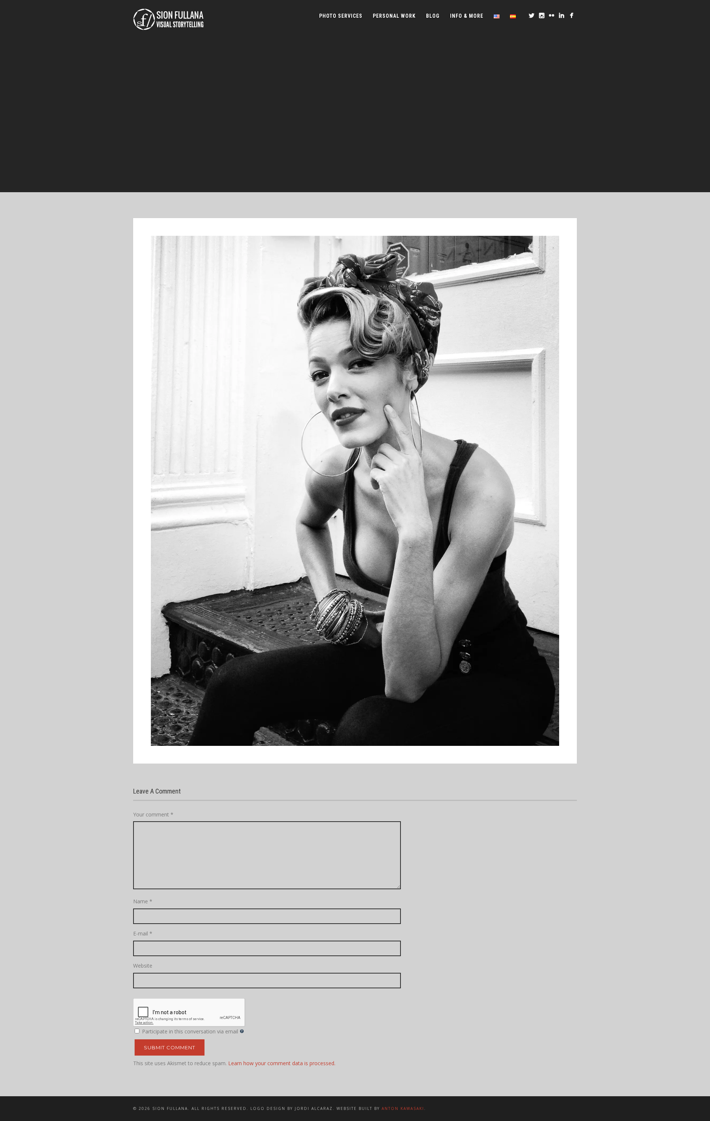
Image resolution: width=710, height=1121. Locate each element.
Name (142, 901)
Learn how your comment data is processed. (281, 1063)
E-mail (142, 933)
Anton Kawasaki (403, 1108)
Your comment (153, 814)
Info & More (466, 16)
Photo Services (340, 16)
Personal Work (394, 16)
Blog (433, 16)
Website (142, 965)
